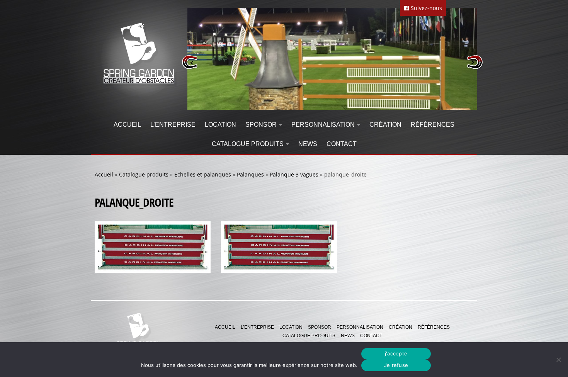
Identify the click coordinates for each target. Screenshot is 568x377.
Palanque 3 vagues (294, 174)
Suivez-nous (425, 8)
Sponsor (261, 124)
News (307, 144)
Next (474, 62)
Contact (342, 144)
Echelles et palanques (202, 174)
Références (432, 124)
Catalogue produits (248, 144)
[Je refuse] (558, 359)
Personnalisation (323, 124)
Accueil (127, 124)
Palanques (250, 174)
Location (220, 124)
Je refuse (396, 365)
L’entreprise (173, 124)
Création (385, 124)
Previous (190, 62)
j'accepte (396, 353)
